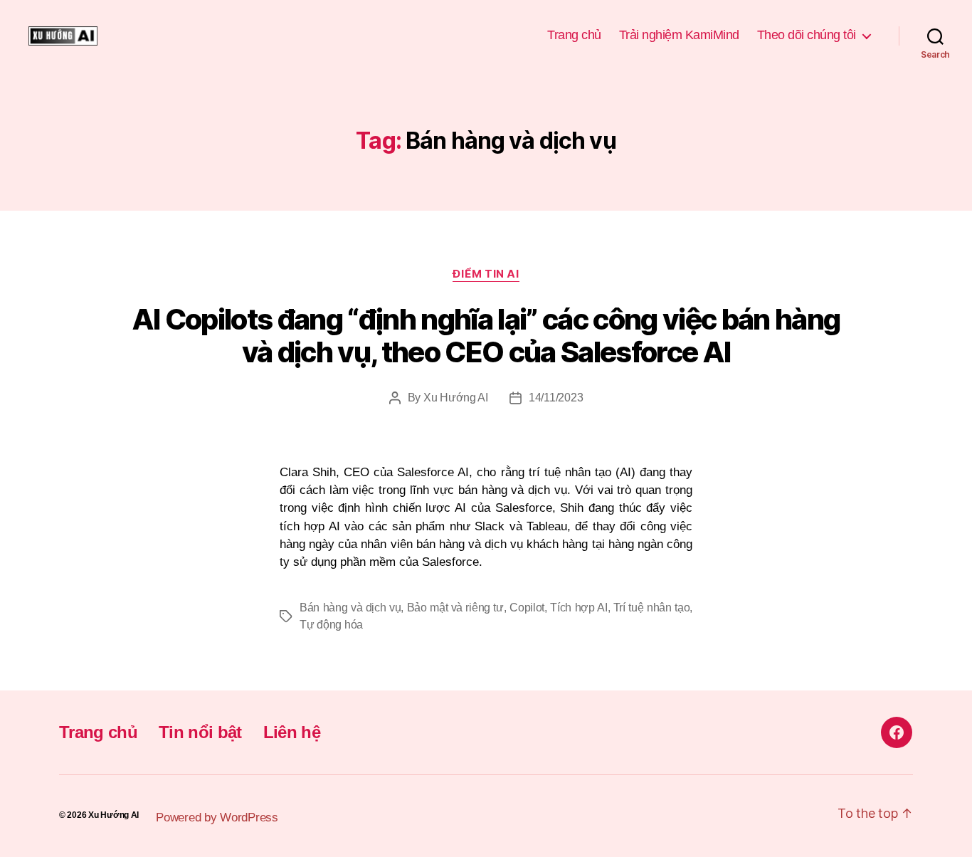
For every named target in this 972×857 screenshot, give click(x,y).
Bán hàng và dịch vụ (350, 607)
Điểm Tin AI (486, 274)
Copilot (526, 607)
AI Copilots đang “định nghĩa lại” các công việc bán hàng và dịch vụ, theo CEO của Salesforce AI (486, 335)
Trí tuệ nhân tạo (651, 607)
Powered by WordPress (217, 817)
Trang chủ (574, 35)
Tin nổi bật (200, 732)
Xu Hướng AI (455, 397)
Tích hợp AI (578, 607)
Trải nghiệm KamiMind (679, 35)
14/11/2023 (556, 397)
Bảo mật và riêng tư (455, 607)
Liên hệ (291, 732)
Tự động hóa (331, 625)
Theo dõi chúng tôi (806, 35)
